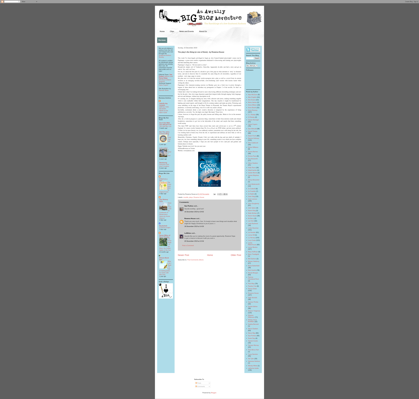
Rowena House (199, 197)
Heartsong (163, 162)
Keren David (252, 216)
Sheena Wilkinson (251, 316)
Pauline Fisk (252, 286)
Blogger (213, 393)
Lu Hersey (251, 237)
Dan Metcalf (252, 129)
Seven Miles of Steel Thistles (164, 236)
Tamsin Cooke (253, 341)
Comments (201, 386)
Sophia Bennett (253, 324)
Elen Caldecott (253, 143)
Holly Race (251, 167)
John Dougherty (253, 203)
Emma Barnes (253, 151)
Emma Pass (252, 156)
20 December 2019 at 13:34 (194, 241)
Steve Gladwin (253, 328)
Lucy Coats (252, 240)
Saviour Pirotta (253, 302)
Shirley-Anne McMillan (252, 321)
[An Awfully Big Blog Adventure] (166, 298)
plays (191, 197)
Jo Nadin (251, 194)
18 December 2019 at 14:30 (194, 226)
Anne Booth (252, 107)
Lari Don (251, 221)
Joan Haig (251, 196)
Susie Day (251, 338)
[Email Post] (214, 194)
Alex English (252, 97)
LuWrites (187, 233)
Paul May (251, 283)
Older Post (236, 255)
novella (185, 197)
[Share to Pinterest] (227, 194)
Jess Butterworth (254, 184)
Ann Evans (251, 100)
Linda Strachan (253, 228)
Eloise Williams (253, 147)
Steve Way (251, 333)
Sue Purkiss (188, 206)
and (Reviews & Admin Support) (166, 78)
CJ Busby (251, 117)
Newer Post (183, 255)
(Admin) (165, 75)
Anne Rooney (252, 110)
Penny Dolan (252, 288)
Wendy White (252, 366)
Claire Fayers (163, 85)
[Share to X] (222, 194)
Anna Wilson (252, 105)
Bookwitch (163, 226)
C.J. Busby (251, 114)
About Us (203, 31)
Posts (199, 383)
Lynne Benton (253, 247)
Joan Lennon (252, 199)
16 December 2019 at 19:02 (194, 212)
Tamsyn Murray (253, 345)
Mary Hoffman (253, 252)
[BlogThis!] (220, 194)
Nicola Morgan (253, 273)
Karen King (252, 210)
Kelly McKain (252, 213)
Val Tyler (251, 358)
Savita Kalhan (253, 306)
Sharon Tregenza (254, 311)
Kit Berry (251, 218)
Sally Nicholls (252, 297)
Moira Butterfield (253, 266)
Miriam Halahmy (253, 261)
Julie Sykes (252, 208)
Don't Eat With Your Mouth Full (165, 123)
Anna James (252, 102)
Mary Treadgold (253, 254)
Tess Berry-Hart (253, 350)
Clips (172, 31)
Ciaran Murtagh (253, 120)
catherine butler (253, 368)
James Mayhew (253, 175)
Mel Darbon (252, 259)
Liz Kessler (252, 232)
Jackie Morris (252, 173)
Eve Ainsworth (253, 159)
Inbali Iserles (252, 170)
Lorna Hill (251, 235)
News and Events (186, 31)
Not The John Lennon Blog (164, 133)
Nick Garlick (252, 270)
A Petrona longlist (164, 227)
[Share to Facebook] (224, 194)
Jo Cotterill (251, 189)
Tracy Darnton (253, 354)
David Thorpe (252, 131)
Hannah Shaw (163, 90)
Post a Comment (188, 245)
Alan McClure (252, 94)
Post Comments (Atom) (195, 260)
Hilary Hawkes (253, 163)
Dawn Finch (252, 136)
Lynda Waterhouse (252, 244)
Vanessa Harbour (254, 361)
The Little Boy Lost (165, 126)
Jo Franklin (252, 191)
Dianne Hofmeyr (253, 138)
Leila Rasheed (253, 223)
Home (162, 31)
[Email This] (218, 194)
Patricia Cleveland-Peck (253, 278)
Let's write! (163, 148)
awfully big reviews (163, 104)
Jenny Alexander (253, 180)
